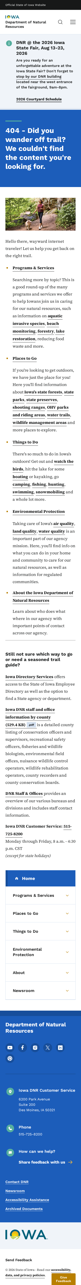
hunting (56, 484)
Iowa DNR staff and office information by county (30, 717)
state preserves (41, 399)
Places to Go (25, 358)
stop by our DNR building (38, 76)
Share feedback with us (42, 1162)
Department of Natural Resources (25, 24)
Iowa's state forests (43, 392)
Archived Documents (24, 1209)
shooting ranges (29, 407)
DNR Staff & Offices (24, 793)
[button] (64, 1279)
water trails (58, 415)
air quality (63, 523)
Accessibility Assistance (27, 1200)
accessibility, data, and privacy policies (38, 1272)
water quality (51, 531)
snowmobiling (50, 492)
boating (20, 476)
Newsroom (15, 1191)
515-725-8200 (30, 1134)
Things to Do (25, 442)
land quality (24, 531)
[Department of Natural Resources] (16, 17)
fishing (39, 484)
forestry (46, 331)
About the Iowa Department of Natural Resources (43, 596)
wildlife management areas (40, 422)
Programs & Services (33, 268)
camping (21, 484)
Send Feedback (18, 1260)
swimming (23, 492)
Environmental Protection (39, 511)
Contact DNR (17, 1182)
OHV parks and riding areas (41, 411)
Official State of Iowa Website (25, 5)
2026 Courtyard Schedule (39, 99)
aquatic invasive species (38, 319)
